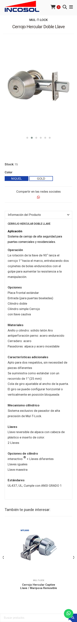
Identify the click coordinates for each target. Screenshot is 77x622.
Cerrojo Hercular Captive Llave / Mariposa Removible (38, 586)
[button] (27, 137)
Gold (41, 178)
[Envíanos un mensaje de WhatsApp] (68, 613)
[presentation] (3, 557)
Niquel (16, 178)
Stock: (9, 164)
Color (9, 172)
